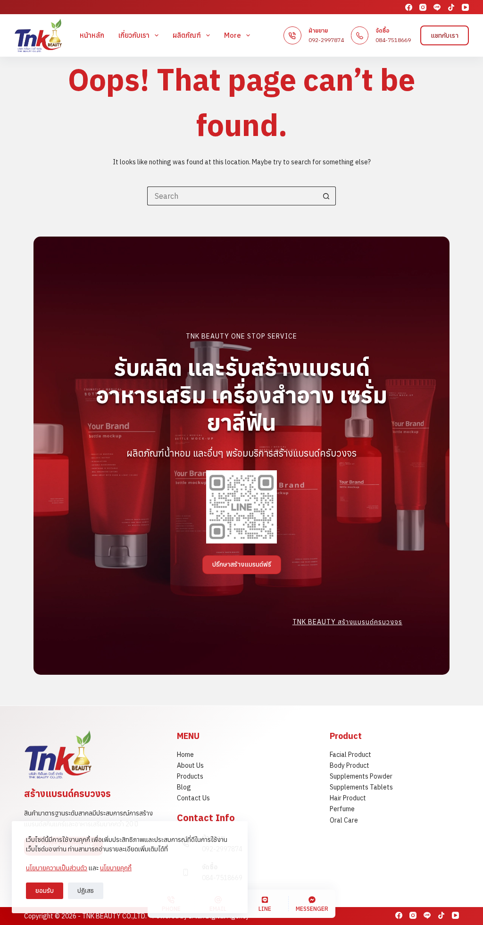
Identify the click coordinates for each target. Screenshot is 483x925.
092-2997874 (326, 39)
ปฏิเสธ (85, 891)
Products (190, 776)
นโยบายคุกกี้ (116, 868)
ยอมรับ (44, 891)
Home (185, 754)
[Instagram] (422, 7)
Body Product (349, 765)
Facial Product (350, 754)
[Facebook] (408, 7)
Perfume (342, 809)
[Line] (437, 7)
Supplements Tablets (361, 787)
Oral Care (344, 820)
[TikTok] (451, 7)
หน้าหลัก (92, 35)
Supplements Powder (361, 776)
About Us (190, 765)
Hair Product (348, 798)
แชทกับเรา (444, 35)
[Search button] (326, 196)
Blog (184, 787)
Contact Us (193, 798)
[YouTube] (465, 7)
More (232, 35)
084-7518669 (393, 39)
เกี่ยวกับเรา (134, 35)
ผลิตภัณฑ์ (187, 35)
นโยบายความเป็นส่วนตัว (56, 868)
